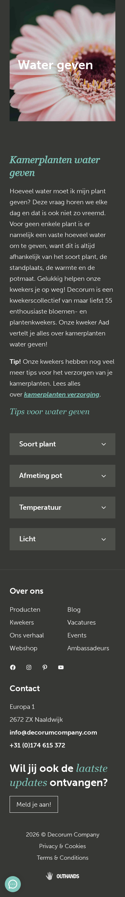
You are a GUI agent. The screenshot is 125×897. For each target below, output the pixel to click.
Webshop (24, 648)
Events (77, 635)
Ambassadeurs (88, 648)
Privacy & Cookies (62, 846)
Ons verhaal (27, 635)
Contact (25, 688)
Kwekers (22, 622)
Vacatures (81, 622)
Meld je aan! (33, 804)
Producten (25, 609)
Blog (74, 609)
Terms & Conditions (62, 857)
